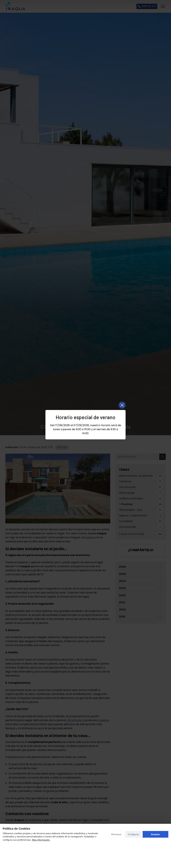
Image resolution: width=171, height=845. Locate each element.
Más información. (41, 839)
